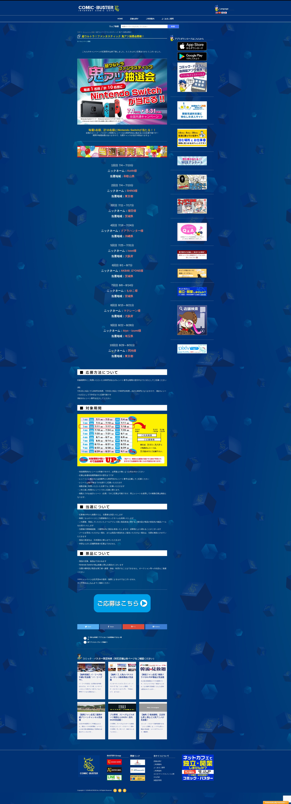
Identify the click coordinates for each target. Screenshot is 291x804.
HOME (120, 19)
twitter (120, 790)
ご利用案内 (150, 19)
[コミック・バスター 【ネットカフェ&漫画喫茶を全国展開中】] (99, 6)
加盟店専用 (158, 780)
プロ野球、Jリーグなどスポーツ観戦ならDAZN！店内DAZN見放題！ (122, 717)
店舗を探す (134, 19)
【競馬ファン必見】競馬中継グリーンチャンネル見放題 (90, 717)
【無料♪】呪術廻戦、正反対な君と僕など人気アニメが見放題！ (153, 717)
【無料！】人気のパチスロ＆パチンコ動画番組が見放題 (121, 677)
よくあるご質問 (168, 19)
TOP (78, 32)
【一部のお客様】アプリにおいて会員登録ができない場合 (105, 638)
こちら (91, 583)
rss (115, 790)
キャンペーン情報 (88, 32)
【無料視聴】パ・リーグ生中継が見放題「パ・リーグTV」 (90, 677)
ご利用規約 (158, 771)
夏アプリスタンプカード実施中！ (98, 642)
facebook (125, 790)
